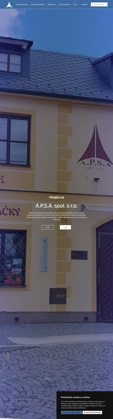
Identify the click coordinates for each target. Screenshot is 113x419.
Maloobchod (51, 4)
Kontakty (85, 4)
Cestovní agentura (64, 4)
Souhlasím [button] (67, 412)
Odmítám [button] (77, 412)
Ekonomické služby (22, 4)
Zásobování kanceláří (38, 4)
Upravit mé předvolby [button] (92, 412)
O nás (75, 4)
